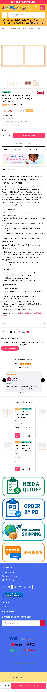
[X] (19, 332)
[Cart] (42, 7)
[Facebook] (7, 332)
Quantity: (6, 130)
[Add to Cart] (17, 435)
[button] (23, 159)
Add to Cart (29, 135)
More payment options (23, 143)
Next (43, 83)
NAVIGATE (6, 602)
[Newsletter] (42, 623)
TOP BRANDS (8, 611)
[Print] (15, 332)
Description (8, 170)
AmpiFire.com (30, 663)
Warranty (7, 323)
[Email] (11, 332)
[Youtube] (20, 587)
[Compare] (28, 435)
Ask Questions (7, 115)
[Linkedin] (23, 332)
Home (4, 28)
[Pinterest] (27, 332)
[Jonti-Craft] (40, 93)
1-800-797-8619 (11, 576)
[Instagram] (14, 587)
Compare (34, 149)
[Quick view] (23, 435)
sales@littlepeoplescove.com (15, 580)
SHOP (4, 607)
